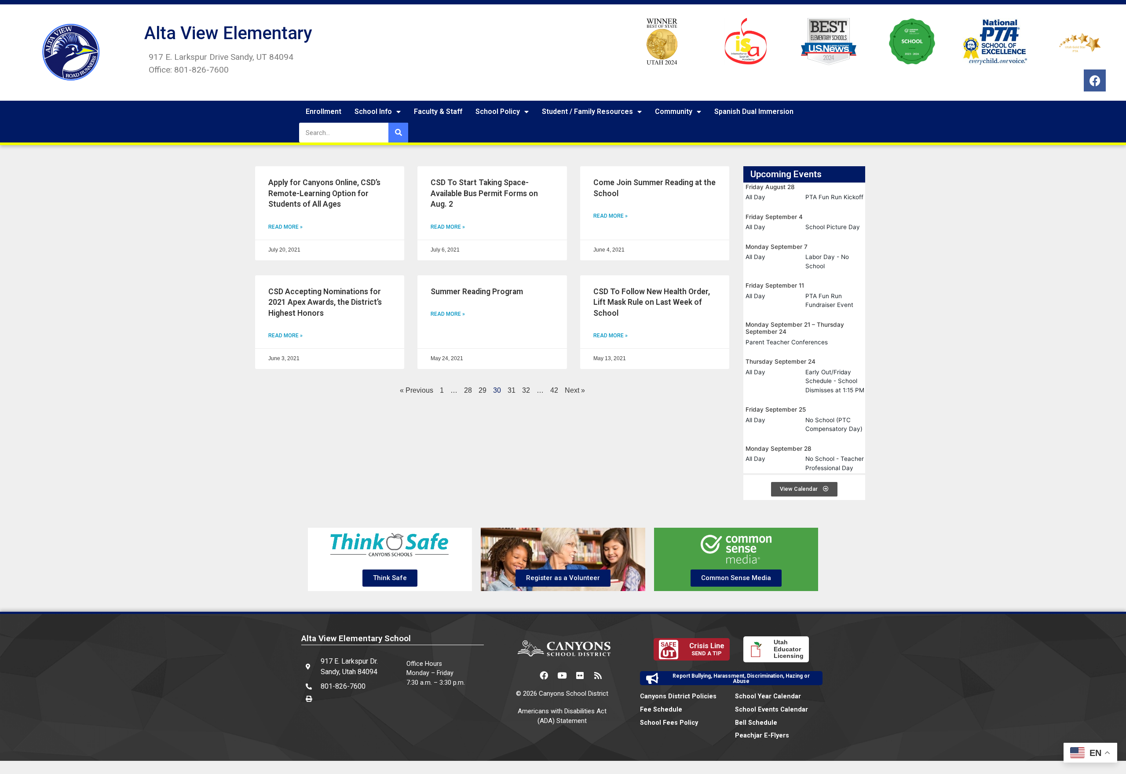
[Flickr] (580, 675)
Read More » (285, 227)
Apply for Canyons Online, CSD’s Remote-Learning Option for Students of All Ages (324, 193)
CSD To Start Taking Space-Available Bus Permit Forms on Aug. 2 (484, 193)
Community (673, 111)
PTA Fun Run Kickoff (834, 197)
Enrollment (323, 111)
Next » (575, 390)
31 (511, 390)
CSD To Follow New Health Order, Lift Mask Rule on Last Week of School (651, 302)
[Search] (398, 132)
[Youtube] (562, 675)
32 (526, 390)
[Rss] (598, 675)
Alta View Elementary (228, 33)
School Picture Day (832, 226)
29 (482, 390)
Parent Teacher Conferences (787, 342)
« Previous (416, 390)
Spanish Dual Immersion (753, 111)
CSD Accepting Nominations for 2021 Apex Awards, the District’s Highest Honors (325, 302)
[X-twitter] (526, 675)
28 (468, 390)
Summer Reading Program (477, 291)
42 (554, 390)
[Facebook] (1095, 80)
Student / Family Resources (587, 111)
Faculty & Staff (438, 111)
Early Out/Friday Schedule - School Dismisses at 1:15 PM (834, 381)
